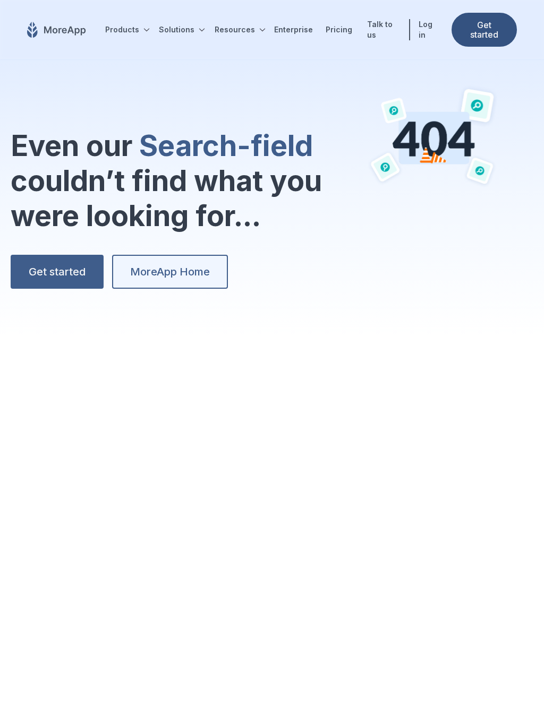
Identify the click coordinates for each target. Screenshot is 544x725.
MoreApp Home (170, 271)
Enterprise (293, 29)
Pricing (339, 29)
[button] (125, 29)
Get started (57, 271)
